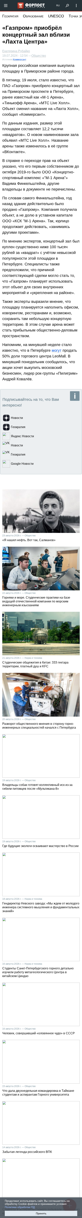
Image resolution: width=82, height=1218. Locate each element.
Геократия (10, 16)
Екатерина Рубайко (16, 51)
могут (56, 350)
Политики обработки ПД (20, 1207)
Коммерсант (19, 59)
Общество (38, 55)
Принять (41, 1213)
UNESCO (56, 16)
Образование (33, 16)
